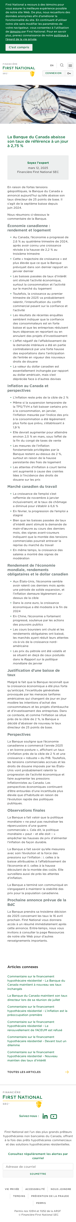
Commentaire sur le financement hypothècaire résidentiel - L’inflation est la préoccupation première (37, 1011)
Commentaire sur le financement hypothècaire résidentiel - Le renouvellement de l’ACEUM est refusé (34, 1026)
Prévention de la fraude (50, 1196)
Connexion (53, 73)
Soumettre (38, 1173)
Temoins (19, 1196)
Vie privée (12, 1189)
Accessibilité (35, 1189)
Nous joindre (61, 1189)
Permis (41, 1203)
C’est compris (19, 47)
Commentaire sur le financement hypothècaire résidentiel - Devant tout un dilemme (36, 1041)
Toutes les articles (24, 1072)
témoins (15, 31)
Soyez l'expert (38, 162)
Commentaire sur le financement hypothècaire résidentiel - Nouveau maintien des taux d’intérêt (32, 1056)
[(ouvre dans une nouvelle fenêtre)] (45, 1116)
